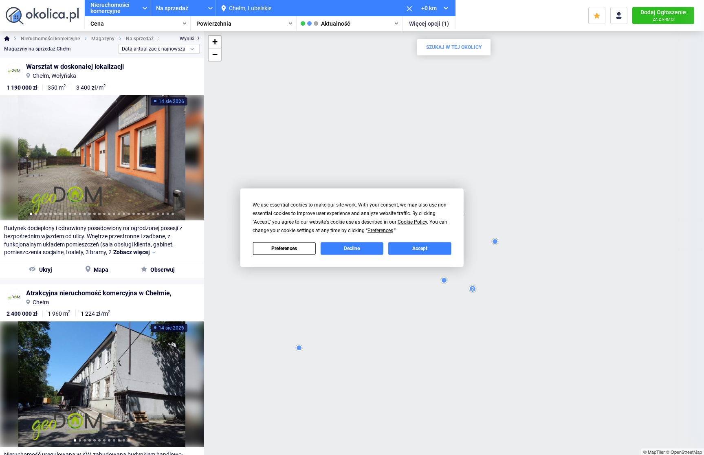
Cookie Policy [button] (412, 221)
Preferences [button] (380, 230)
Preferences (284, 248)
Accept (419, 248)
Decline (352, 248)
